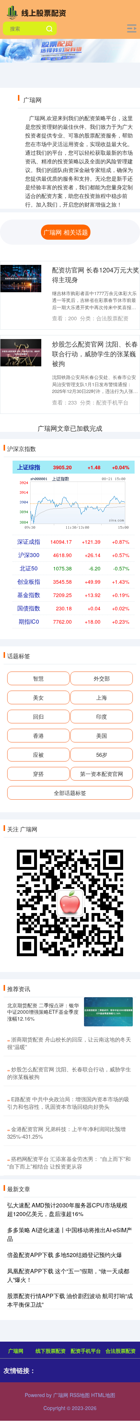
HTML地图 (103, 1394)
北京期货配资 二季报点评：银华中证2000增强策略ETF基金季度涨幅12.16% (43, 1012)
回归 (38, 716)
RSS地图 (80, 1394)
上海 (101, 697)
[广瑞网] (38, 11)
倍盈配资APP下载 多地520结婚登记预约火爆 (64, 1255)
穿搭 (38, 773)
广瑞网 (15, 1350)
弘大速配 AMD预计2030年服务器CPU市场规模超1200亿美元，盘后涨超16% (67, 1209)
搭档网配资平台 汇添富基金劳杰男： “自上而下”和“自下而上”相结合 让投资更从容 (69, 1162)
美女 (38, 697)
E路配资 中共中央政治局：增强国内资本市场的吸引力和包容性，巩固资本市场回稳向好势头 (68, 1102)
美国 (101, 735)
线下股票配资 (51, 1350)
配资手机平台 (86, 1350)
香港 (38, 735)
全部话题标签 (70, 792)
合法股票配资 (121, 1350)
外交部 (102, 678)
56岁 (101, 754)
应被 (38, 754)
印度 (101, 716)
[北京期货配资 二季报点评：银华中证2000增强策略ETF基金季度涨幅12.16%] (108, 1012)
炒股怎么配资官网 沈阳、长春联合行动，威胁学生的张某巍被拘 (95, 353)
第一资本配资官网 (101, 773)
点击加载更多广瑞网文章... (70, 428)
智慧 (38, 678)
